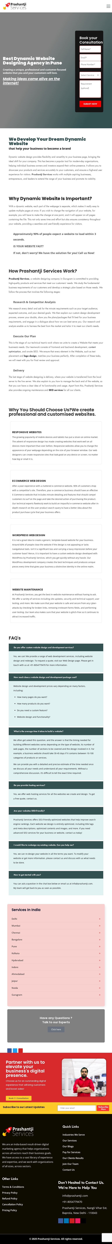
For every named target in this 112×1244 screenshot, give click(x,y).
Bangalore (17, 939)
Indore (15, 967)
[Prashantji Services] (15, 6)
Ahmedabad (18, 974)
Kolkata (16, 953)
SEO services (56, 390)
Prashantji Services (19, 278)
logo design (30, 356)
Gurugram (17, 994)
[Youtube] (72, 1220)
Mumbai (16, 925)
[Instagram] (77, 1220)
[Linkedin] (66, 1220)
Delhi (14, 918)
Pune (14, 946)
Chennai (16, 932)
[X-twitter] (83, 1220)
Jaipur (15, 980)
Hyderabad (17, 960)
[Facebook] (60, 1220)
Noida (15, 987)
